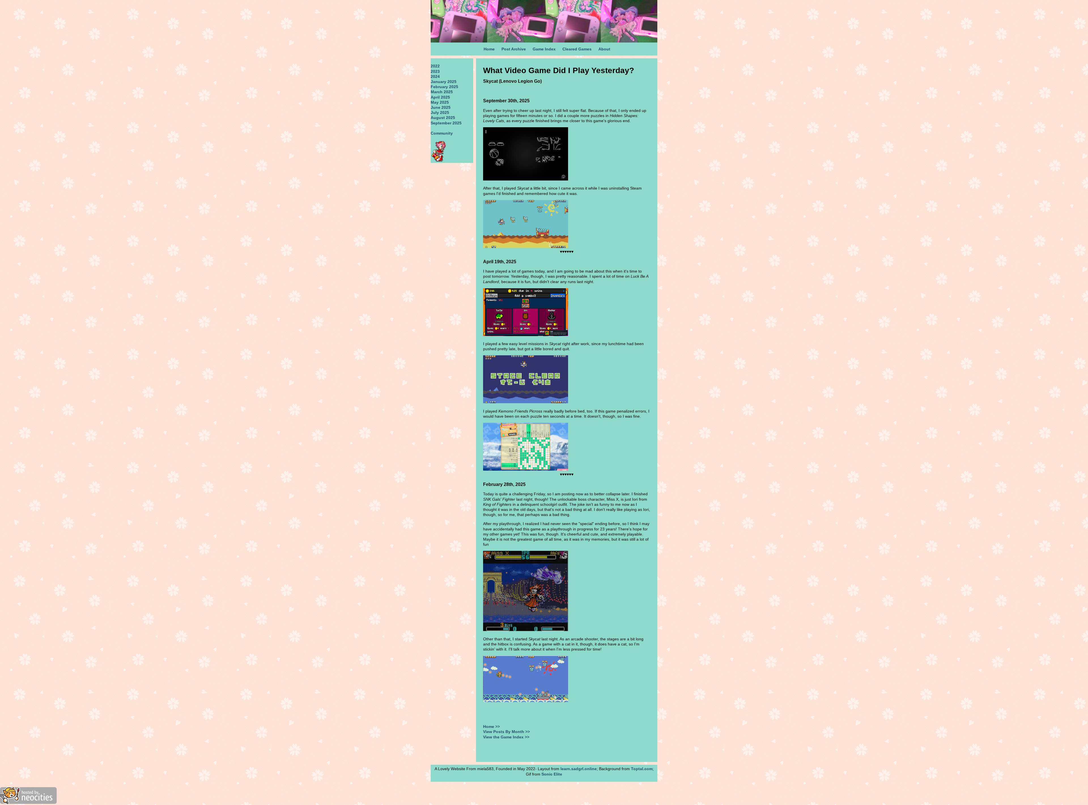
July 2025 (440, 112)
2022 (435, 66)
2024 (435, 76)
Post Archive (514, 49)
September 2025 (446, 123)
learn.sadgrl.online (578, 768)
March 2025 (442, 92)
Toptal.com (642, 768)
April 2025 (440, 97)
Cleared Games (577, 49)
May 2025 (440, 102)
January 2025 (443, 81)
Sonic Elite (551, 774)
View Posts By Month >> (506, 731)
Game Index (544, 49)
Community (442, 133)
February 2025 (444, 86)
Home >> (491, 726)
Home (489, 49)
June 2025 (440, 107)
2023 (435, 71)
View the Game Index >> (506, 737)
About (604, 49)
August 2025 (443, 117)
